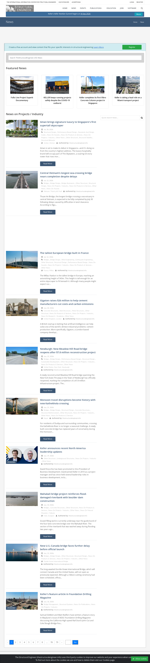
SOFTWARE (132, 8)
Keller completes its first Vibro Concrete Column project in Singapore (92, 100)
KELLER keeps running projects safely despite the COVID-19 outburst (57, 100)
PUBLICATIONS (95, 8)
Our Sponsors (64, 2)
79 (57, 642)
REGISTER (140, 2)
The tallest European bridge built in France (64, 253)
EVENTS (83, 8)
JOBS (122, 8)
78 (52, 642)
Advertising (76, 2)
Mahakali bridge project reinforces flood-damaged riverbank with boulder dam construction (63, 497)
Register (132, 47)
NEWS (73, 8)
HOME (64, 8)
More (138, 14)
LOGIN (132, 2)
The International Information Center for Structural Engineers (31, 2)
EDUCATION (111, 8)
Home (135, 22)
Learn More (99, 47)
